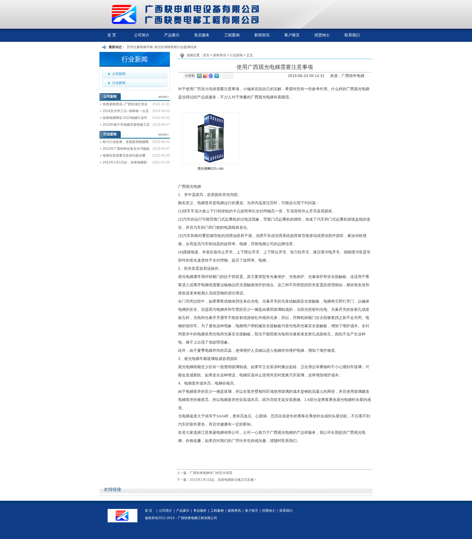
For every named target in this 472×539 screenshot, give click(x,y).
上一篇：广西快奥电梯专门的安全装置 (204, 473)
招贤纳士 (268, 510)
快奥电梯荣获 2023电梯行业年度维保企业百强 (123, 118)
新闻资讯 (219, 55)
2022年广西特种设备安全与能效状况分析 (124, 149)
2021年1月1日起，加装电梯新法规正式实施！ (123, 163)
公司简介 (165, 510)
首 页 (148, 510)
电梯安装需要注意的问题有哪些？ (122, 156)
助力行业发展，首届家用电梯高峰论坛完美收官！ (124, 142)
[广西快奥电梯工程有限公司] (236, 28)
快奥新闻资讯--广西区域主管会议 (123, 105)
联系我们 (286, 510)
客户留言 (251, 510)
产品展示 (182, 510)
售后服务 (199, 510)
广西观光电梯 (204, 89)
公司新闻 (118, 74)
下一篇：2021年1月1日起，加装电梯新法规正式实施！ (217, 480)
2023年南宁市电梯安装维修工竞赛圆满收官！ (124, 125)
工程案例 (217, 510)
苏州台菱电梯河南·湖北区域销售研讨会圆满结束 (162, 47)
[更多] (164, 97)
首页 (206, 55)
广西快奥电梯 (243, 440)
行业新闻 (118, 83)
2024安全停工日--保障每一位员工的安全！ (124, 112)
